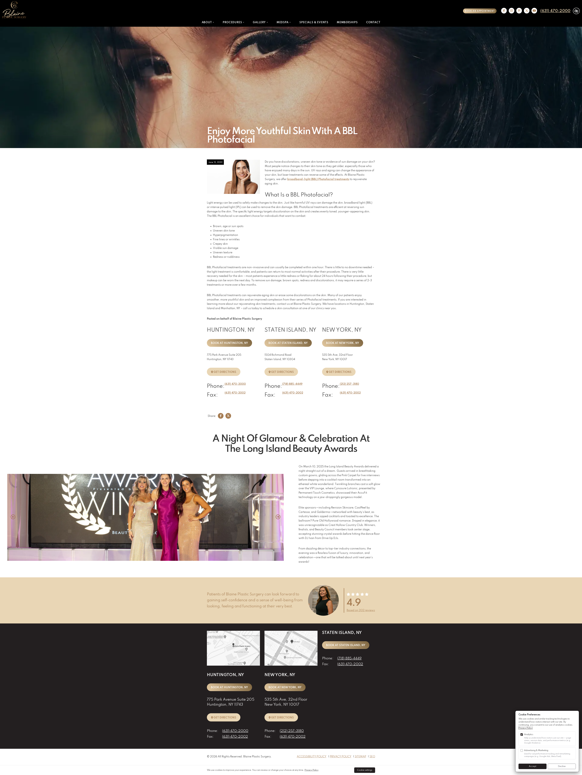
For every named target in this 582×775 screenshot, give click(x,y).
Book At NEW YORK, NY (342, 343)
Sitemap (360, 756)
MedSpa (283, 22)
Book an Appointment (480, 11)
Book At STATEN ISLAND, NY (288, 343)
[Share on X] (228, 416)
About (207, 22)
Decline (562, 766)
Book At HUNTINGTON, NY (229, 343)
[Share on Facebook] (220, 416)
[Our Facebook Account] (504, 11)
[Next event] (278, 517)
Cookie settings (364, 770)
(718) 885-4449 (292, 384)
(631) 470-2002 (235, 393)
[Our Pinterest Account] (519, 11)
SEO (372, 756)
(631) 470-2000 (555, 11)
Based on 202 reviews (361, 610)
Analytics (528, 734)
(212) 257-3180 (349, 384)
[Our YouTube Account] (534, 11)
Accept (532, 766)
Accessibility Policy (311, 756)
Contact (373, 22)
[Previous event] (13, 517)
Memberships (347, 22)
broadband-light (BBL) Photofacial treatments (318, 179)
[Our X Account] (526, 11)
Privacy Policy (340, 756)
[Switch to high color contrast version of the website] (576, 11)
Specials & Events (313, 22)
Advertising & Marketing (536, 750)
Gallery (259, 22)
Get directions (226, 371)
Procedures (233, 22)
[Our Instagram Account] (511, 11)
